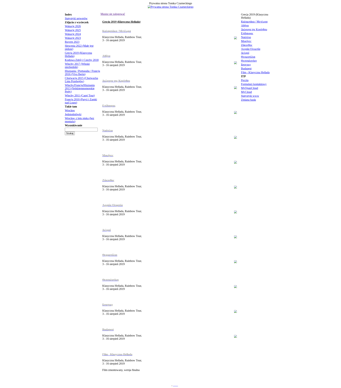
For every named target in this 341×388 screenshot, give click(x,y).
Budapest (246, 68)
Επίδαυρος (247, 33)
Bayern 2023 (72, 41)
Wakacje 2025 (73, 30)
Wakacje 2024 (73, 34)
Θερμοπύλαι (248, 56)
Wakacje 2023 (73, 37)
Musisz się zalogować (113, 13)
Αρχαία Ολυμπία (250, 48)
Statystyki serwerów (76, 18)
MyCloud (246, 91)
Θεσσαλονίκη (249, 60)
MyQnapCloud (249, 88)
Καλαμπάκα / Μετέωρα (254, 21)
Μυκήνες (246, 41)
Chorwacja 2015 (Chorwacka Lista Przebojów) (81, 80)
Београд (246, 64)
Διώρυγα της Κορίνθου (254, 29)
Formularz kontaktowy (254, 84)
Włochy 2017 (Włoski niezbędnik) (77, 65)
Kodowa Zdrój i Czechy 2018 (82, 59)
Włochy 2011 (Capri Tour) (80, 95)
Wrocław (70, 110)
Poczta (244, 80)
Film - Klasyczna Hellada (255, 72)
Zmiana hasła (248, 99)
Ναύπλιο (246, 37)
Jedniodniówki (73, 114)
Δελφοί (245, 52)
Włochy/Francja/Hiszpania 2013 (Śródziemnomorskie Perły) (80, 88)
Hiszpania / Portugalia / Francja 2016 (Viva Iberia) (82, 72)
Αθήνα (245, 25)
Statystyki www (250, 95)
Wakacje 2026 (73, 26)
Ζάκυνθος (246, 45)
